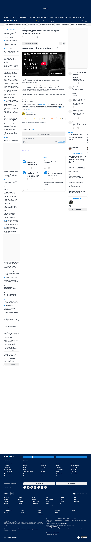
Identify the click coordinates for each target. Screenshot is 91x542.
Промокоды (79, 17)
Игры (73, 17)
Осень (57, 465)
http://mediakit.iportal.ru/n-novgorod (68, 519)
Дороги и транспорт (28, 471)
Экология (73, 469)
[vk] (28, 487)
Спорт (72, 463)
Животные (26, 475)
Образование (44, 478)
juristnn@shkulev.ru (34, 529)
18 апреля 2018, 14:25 (26, 39)
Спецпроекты (74, 473)
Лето (42, 469)
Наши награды (7, 469)
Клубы (69, 17)
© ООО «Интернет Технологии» (10, 537)
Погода (38, 17)
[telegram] (24, 487)
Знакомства (33, 17)
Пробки (45, 20)
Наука (42, 473)
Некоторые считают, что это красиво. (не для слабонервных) (56, 173)
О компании (7, 467)
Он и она (58, 463)
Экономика (73, 471)
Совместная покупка (23, 17)
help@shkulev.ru (13, 530)
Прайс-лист (7, 465)
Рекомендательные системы (51, 534)
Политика (58, 467)
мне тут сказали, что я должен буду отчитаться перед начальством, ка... (34, 174)
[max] (38, 487)
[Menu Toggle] (5, 21)
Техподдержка (7, 473)
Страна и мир (74, 467)
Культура (43, 467)
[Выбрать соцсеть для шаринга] (64, 43)
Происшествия (59, 469)
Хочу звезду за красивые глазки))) (52, 161)
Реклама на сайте (8, 463)
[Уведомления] (82, 21)
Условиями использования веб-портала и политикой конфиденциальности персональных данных (65, 528)
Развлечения (59, 473)
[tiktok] (45, 487)
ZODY (84, 17)
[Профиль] (86, 21)
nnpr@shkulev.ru (64, 523)
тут (23, 96)
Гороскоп (57, 17)
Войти (26, 142)
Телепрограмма (45, 17)
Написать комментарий (31, 43)
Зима (42, 463)
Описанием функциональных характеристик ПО (55, 527)
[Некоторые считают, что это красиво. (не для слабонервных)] (46, 175)
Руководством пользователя (51, 526)
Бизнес (25, 465)
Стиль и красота (75, 465)
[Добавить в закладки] (60, 43)
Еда (24, 473)
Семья (57, 478)
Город (24, 469)
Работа (57, 471)
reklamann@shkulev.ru (73, 518)
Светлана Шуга (30, 113)
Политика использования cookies (52, 532)
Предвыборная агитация (10, 475)
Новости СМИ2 (26, 150)
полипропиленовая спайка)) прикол (53, 183)
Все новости (11, 29)
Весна (24, 467)
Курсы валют (63, 17)
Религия (58, 475)
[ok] (31, 487)
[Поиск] (79, 21)
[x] (42, 487)
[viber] (35, 487)
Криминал (43, 465)
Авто (24, 463)
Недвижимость (13, 17)
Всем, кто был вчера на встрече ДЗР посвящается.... (34, 162)
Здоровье (25, 478)
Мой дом (43, 471)
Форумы (6, 17)
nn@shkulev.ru (18, 528)
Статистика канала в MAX (10, 478)
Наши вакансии (8, 471)
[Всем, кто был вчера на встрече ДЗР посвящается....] (25, 164)
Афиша (51, 17)
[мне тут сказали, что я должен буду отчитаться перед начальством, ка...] (25, 175)
